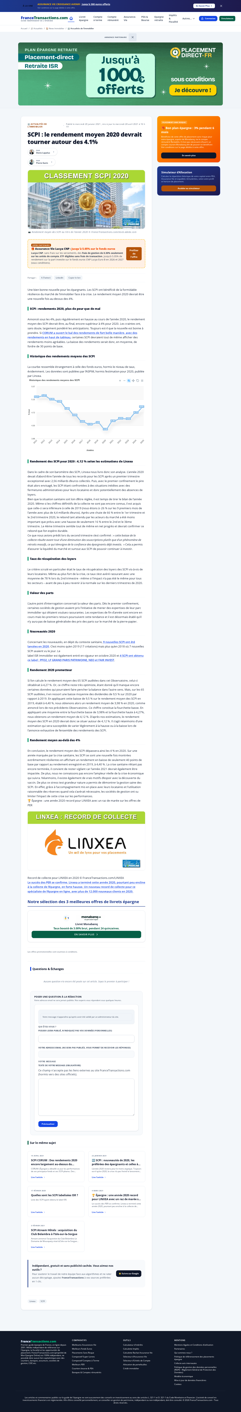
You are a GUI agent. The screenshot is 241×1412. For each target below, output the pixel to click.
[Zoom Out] (124, 381)
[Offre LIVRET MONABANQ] (90, 918)
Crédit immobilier (131, 1368)
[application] (86, 414)
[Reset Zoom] (138, 381)
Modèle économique (183, 1376)
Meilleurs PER (78, 1364)
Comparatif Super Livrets (83, 1356)
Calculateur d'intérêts (133, 1344)
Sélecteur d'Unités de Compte (136, 1360)
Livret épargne (83, 18)
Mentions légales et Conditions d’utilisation (193, 1344)
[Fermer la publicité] (221, 6)
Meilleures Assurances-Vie (84, 1344)
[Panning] (133, 381)
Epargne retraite (159, 18)
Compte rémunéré (113, 18)
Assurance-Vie (130, 18)
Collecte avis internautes (185, 1363)
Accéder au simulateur (189, 188)
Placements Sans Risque (83, 1352)
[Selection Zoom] (129, 381)
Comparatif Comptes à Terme (85, 1360)
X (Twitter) (45, 277)
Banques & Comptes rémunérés (86, 1372)
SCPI (43, 1301)
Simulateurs (227, 18)
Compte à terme (97, 18)
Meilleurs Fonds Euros (82, 1348)
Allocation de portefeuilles (135, 1364)
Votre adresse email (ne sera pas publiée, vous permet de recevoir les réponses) (84, 1047)
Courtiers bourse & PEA (82, 1368)
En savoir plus (189, 155)
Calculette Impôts (131, 1348)
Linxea (32, 1301)
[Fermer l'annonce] (133, 37)
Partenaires (179, 1348)
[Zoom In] (120, 381)
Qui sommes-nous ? (183, 1352)
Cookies (177, 1384)
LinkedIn (59, 277)
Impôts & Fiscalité (173, 18)
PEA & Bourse (145, 18)
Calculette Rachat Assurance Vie (137, 1352)
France (44, 18)
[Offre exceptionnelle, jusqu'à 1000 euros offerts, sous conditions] (120, 73)
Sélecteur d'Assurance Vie (135, 1356)
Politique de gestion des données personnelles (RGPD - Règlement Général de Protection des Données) (195, 1370)
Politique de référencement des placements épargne (194, 1358)
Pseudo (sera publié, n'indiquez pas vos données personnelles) (75, 1030)
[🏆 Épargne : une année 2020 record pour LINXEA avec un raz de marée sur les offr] (86, 873)
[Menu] (142, 381)
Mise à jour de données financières (190, 1380)
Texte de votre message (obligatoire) (59, 1065)
